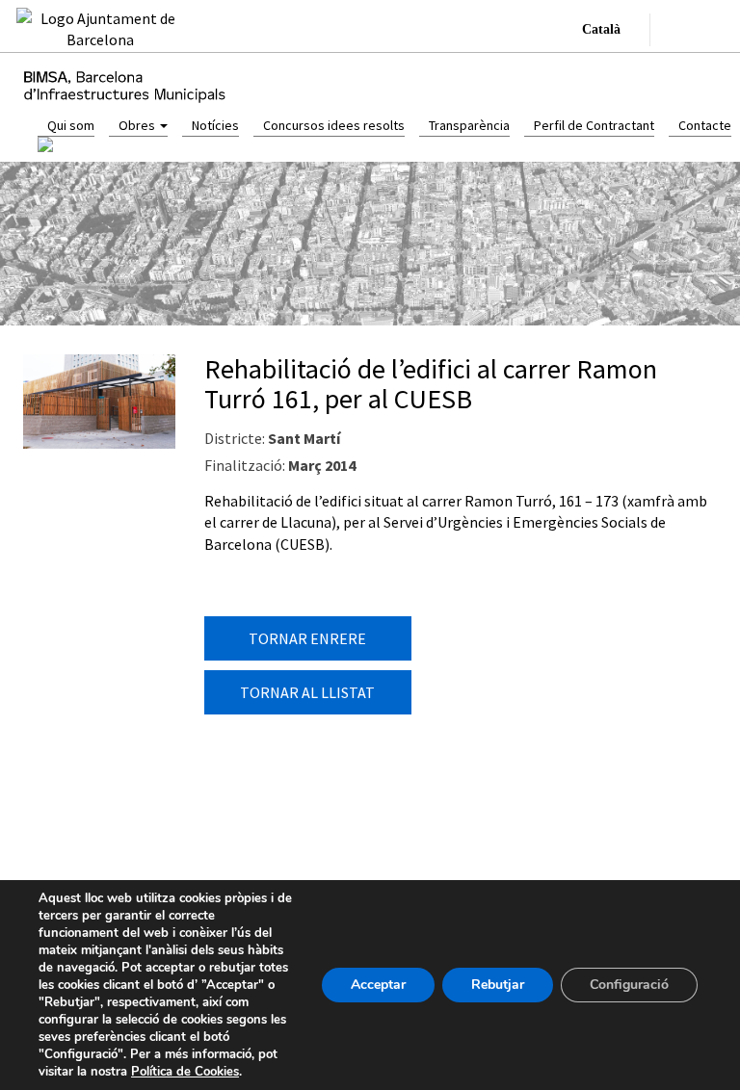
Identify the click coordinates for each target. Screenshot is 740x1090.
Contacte (704, 125)
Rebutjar (497, 984)
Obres (138, 125)
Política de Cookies (185, 1071)
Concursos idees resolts (334, 125)
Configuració (629, 984)
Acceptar (378, 984)
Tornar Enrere (307, 638)
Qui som (70, 125)
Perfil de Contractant (594, 125)
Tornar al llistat (307, 692)
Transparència (469, 125)
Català (601, 29)
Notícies (215, 125)
